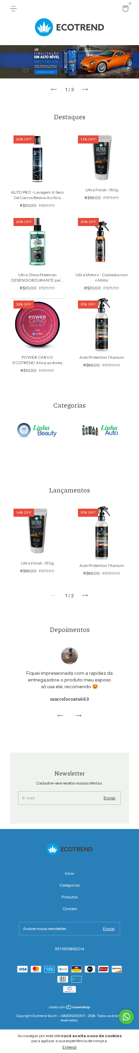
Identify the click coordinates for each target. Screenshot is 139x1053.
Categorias (69, 885)
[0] (124, 9)
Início (69, 873)
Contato (69, 908)
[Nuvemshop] (70, 1008)
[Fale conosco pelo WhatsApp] (126, 1016)
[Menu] (14, 8)
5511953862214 (69, 948)
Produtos (69, 896)
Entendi (69, 1047)
